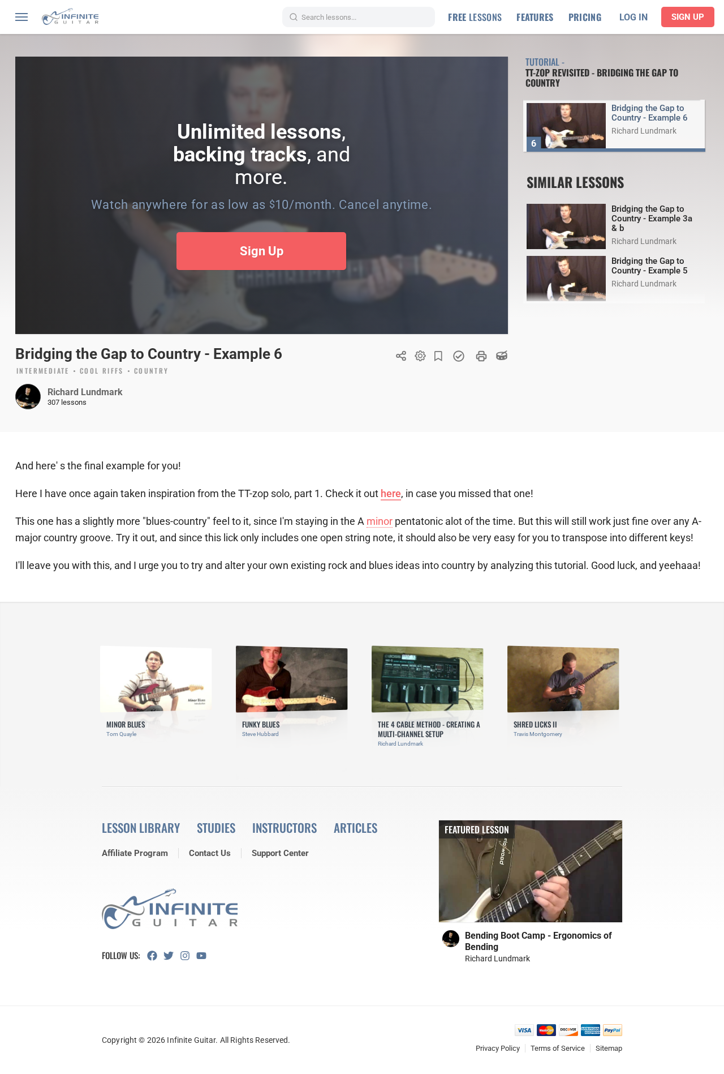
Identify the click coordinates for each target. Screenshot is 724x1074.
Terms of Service (558, 1048)
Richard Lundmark (85, 392)
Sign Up (687, 17)
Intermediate (43, 371)
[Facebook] (155, 956)
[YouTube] (204, 956)
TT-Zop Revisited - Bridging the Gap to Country (601, 77)
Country (151, 371)
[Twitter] (171, 956)
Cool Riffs (102, 371)
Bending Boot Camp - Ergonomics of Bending (538, 941)
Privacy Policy (498, 1048)
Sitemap (609, 1048)
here (391, 493)
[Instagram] (188, 956)
